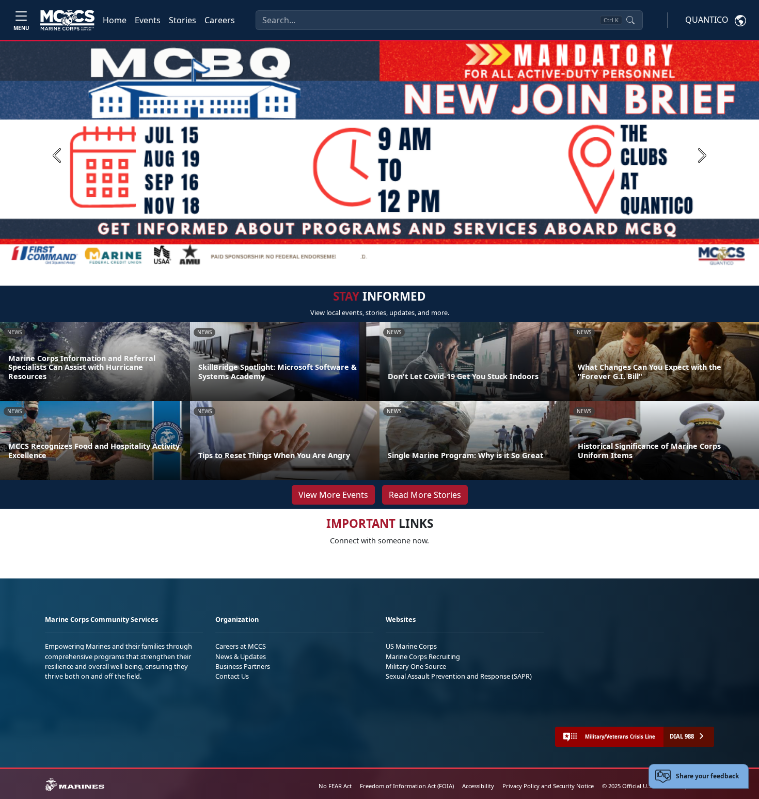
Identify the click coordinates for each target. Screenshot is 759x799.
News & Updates (240, 656)
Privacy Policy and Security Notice (548, 786)
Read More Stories (425, 494)
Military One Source (416, 666)
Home (114, 20)
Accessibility (478, 786)
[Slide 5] (406, 256)
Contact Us (232, 676)
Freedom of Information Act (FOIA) (407, 786)
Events (148, 20)
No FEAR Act (335, 786)
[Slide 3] (381, 256)
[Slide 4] (394, 256)
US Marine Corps (411, 646)
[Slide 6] (418, 256)
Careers (219, 20)
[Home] (67, 20)
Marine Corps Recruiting (423, 656)
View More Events (333, 494)
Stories (182, 20)
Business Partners (242, 666)
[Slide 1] (348, 256)
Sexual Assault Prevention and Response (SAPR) (459, 676)
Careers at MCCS (240, 646)
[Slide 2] (369, 256)
